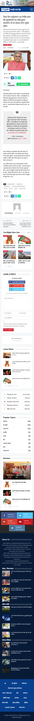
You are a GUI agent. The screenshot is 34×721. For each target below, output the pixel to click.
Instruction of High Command (18, 186)
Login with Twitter (18, 289)
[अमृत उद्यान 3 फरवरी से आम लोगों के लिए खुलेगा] (6, 609)
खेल (4, 439)
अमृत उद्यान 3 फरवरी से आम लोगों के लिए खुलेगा (21, 607)
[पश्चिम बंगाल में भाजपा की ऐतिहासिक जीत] (24, 239)
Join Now (24, 84)
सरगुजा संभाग (6, 450)
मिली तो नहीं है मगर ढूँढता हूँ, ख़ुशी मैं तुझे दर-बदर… (17, 476)
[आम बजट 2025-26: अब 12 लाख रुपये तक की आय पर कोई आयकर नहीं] (6, 590)
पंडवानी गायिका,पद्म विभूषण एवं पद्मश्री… (21, 491)
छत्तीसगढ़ (5, 188)
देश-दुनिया (5, 44)
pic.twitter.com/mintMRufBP (17, 133)
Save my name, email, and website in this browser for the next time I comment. (15, 325)
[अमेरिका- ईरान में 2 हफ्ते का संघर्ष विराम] (24, 254)
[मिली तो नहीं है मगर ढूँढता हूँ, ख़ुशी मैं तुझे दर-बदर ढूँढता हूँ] (7, 355)
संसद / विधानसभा (7, 693)
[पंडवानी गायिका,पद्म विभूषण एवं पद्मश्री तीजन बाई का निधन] (7, 372)
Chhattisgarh (19, 184)
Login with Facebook (18, 282)
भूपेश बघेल (10, 188)
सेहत (4, 447)
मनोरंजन (25, 693)
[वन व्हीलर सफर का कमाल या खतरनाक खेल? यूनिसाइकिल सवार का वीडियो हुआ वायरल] (6, 653)
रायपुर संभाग (5, 428)
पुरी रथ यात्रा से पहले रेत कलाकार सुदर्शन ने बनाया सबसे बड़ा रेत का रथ (25, 224)
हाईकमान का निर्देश (22, 188)
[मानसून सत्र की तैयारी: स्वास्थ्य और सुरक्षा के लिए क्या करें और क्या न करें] (6, 626)
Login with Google (18, 285)
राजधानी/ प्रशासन (7, 443)
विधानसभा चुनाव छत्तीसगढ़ (15, 688)
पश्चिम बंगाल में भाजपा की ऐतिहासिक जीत (21, 378)
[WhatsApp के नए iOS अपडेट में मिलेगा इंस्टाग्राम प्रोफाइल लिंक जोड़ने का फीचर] (6, 670)
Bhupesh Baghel (11, 184)
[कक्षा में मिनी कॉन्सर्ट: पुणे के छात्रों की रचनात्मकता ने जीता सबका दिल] (6, 645)
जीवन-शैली (5, 702)
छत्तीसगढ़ (5, 421)
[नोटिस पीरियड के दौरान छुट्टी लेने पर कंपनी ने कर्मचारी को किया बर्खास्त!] (6, 662)
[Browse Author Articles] (17, 206)
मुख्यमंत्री (16, 188)
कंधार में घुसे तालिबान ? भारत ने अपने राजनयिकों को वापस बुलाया (9, 224)
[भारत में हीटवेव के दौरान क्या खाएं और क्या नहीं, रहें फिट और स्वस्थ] (6, 634)
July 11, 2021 (22, 138)
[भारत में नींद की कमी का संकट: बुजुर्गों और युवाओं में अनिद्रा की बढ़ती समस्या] (6, 618)
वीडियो (26, 702)
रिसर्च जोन (22, 707)
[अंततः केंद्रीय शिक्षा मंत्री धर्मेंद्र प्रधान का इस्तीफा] (9, 239)
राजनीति (9, 44)
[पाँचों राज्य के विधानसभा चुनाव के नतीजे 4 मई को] (9, 254)
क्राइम (4, 436)
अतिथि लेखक (6, 698)
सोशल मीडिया (16, 702)
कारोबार (17, 698)
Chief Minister (7, 186)
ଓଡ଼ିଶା (25, 698)
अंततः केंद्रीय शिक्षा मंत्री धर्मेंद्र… (19, 482)
